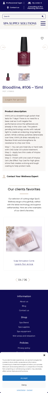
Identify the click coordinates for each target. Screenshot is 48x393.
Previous (17, 280)
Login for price (14, 99)
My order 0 (37, 3)
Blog (24, 306)
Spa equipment (24, 331)
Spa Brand (24, 322)
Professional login (14, 3)
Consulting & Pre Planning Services (35, 7)
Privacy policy (24, 348)
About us (24, 301)
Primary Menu (43, 23)
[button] (44, 355)
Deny (24, 385)
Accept (24, 378)
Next (28, 280)
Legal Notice (21, 390)
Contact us (14, 7)
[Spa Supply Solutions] (24, 24)
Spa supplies (24, 327)
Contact (29, 390)
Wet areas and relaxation (24, 336)
